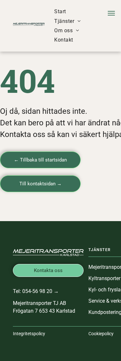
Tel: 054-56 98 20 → (36, 291)
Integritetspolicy (29, 333)
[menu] (111, 13)
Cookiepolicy (101, 333)
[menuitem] (60, 11)
